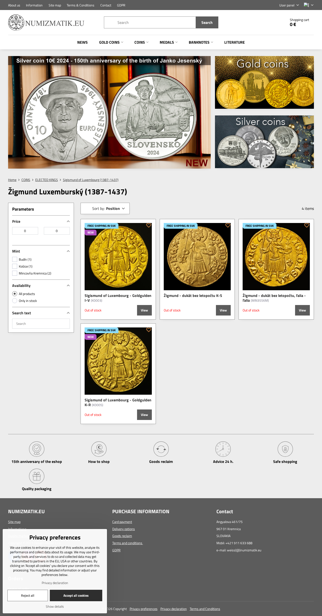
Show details (55, 606)
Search (207, 22)
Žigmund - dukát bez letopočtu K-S (193, 295)
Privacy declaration (173, 608)
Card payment (122, 521)
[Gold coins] (264, 84)
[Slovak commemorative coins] (264, 143)
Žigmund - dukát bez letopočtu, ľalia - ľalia (274, 298)
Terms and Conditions (205, 608)
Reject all (27, 595)
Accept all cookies (76, 595)
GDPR (116, 550)
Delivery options (123, 528)
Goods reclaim (122, 535)
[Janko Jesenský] (109, 113)
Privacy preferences (144, 608)
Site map (14, 521)
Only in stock (28, 300)
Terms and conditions (127, 542)
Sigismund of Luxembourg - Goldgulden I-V (118, 298)
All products (27, 293)
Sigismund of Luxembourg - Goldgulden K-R (118, 402)
